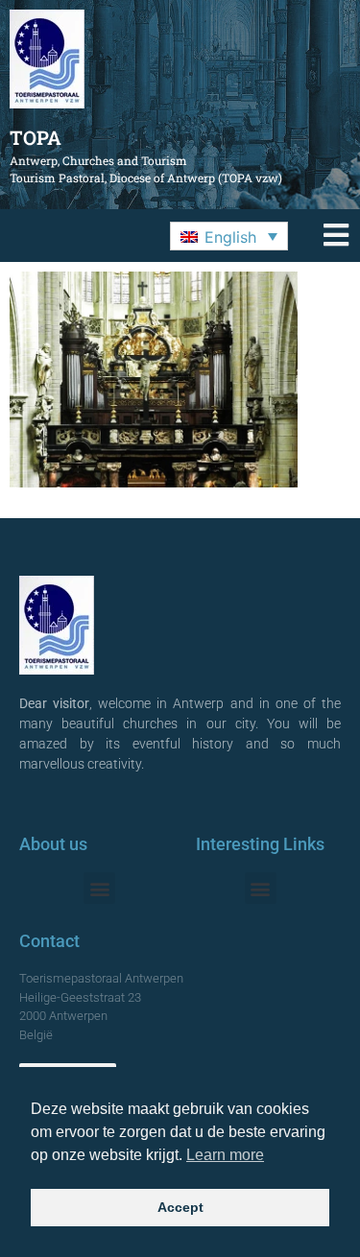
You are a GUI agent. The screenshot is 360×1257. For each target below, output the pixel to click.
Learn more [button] (225, 1155)
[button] (229, 236)
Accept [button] (180, 1207)
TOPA (35, 137)
